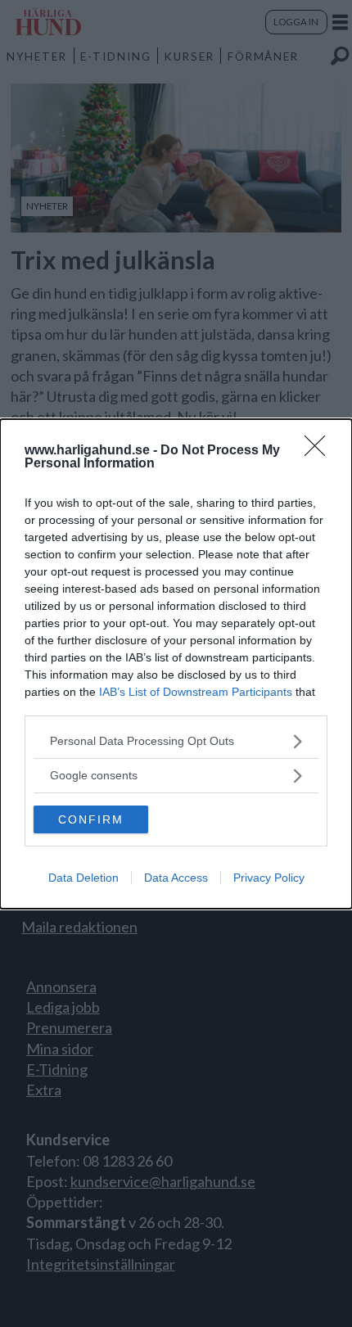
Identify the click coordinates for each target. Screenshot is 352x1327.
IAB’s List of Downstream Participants (195, 691)
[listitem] (176, 741)
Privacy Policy (269, 877)
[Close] (320, 451)
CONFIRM (91, 819)
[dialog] (176, 664)
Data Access (176, 877)
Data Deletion (83, 877)
